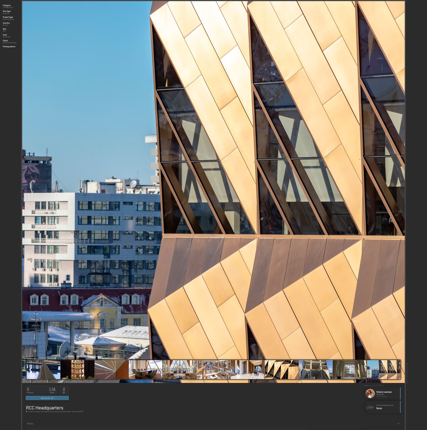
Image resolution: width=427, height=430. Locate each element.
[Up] (398, 424)
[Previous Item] (30, 370)
